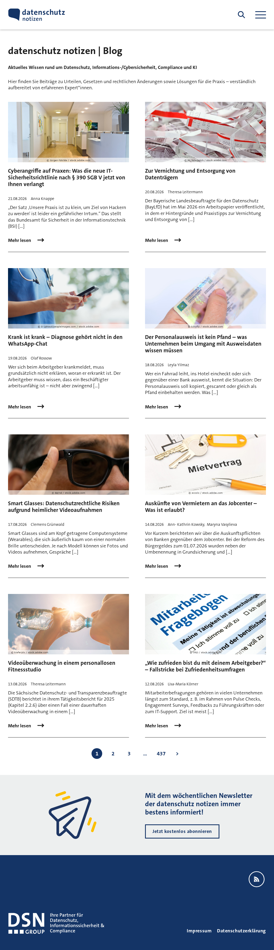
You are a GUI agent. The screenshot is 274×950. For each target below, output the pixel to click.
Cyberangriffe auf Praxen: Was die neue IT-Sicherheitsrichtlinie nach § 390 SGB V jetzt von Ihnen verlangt (66, 177)
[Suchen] (241, 14)
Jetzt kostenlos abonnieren (182, 831)
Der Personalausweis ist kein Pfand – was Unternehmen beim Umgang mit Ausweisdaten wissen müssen (203, 343)
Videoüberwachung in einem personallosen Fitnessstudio (61, 666)
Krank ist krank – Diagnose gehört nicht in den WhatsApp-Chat (65, 340)
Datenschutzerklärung (241, 931)
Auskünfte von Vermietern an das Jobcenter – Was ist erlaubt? (201, 507)
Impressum (199, 931)
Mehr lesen (20, 240)
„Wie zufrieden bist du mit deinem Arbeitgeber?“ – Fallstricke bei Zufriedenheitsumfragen (205, 666)
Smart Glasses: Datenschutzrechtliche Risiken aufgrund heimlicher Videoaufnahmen (64, 507)
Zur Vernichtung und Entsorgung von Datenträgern (190, 174)
